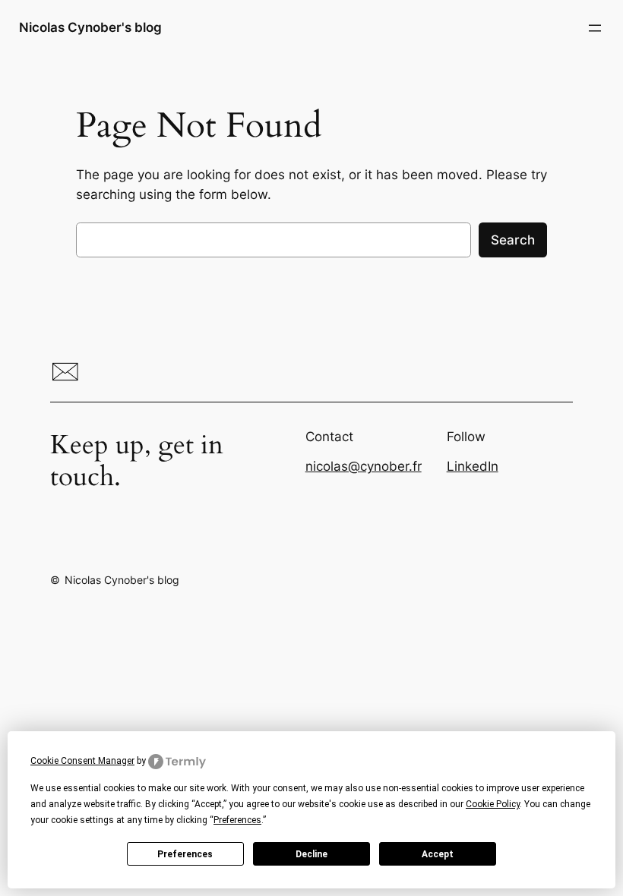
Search (513, 240)
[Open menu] (595, 28)
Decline (311, 854)
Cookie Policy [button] (493, 804)
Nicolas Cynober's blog (90, 27)
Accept (438, 854)
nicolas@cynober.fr (363, 466)
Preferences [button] (237, 820)
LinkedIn (472, 466)
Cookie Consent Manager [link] (82, 761)
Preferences (185, 854)
